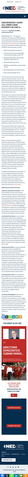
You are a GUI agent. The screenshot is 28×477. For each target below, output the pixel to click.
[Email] (17, 316)
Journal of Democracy (7, 205)
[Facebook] (3, 316)
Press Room (10, 2)
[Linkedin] (13, 316)
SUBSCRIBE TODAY (7, 460)
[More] (20, 316)
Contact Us (18, 2)
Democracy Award (12, 43)
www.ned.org (17, 184)
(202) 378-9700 (5, 454)
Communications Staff (7, 32)
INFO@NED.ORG (15, 454)
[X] (6, 316)
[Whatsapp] (10, 316)
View (13, 395)
